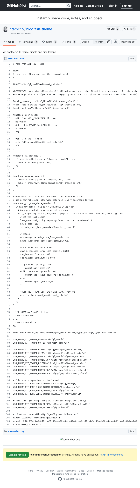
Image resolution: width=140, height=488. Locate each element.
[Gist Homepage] (16, 6)
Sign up (127, 5)
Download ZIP (128, 41)
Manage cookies (105, 470)
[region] (70, 244)
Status (60, 470)
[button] (109, 41)
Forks (70, 41)
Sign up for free (17, 454)
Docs (81, 470)
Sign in (113, 5)
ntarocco (17, 29)
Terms (30, 470)
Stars (51, 41)
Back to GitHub (94, 5)
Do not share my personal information (70, 474)
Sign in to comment (112, 454)
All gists (78, 5)
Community (70, 470)
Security (50, 470)
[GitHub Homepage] (60, 479)
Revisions (30, 41)
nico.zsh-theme (39, 29)
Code (11, 41)
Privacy (39, 470)
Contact (90, 470)
